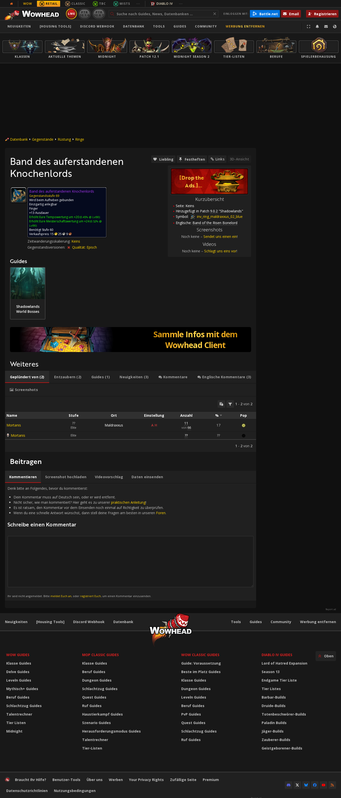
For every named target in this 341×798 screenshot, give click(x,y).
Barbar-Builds (274, 697)
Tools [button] (159, 26)
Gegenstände (42, 139)
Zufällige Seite (183, 779)
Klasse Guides (18, 663)
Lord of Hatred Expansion (284, 663)
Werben (116, 779)
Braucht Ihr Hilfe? (30, 779)
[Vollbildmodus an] (308, 26)
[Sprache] (335, 26)
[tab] (27, 377)
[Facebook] (315, 785)
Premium (211, 779)
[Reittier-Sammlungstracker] (130, 339)
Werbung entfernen (245, 26)
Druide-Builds (274, 705)
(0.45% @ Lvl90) (89, 217)
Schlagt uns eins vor (220, 251)
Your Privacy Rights (146, 779)
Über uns (95, 779)
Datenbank (133, 26)
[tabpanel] (130, 424)
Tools (236, 621)
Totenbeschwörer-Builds (284, 714)
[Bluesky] (306, 785)
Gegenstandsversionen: (46, 247)
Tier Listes (271, 688)
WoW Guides (17, 654)
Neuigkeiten (19, 26)
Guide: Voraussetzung (201, 663)
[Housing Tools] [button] (55, 26)
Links (219, 159)
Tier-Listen (92, 748)
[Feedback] (326, 26)
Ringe (79, 139)
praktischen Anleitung (128, 502)
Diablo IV (165, 3)
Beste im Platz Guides (201, 671)
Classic (78, 3)
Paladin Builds (274, 722)
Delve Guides (17, 671)
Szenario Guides (96, 722)
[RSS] (332, 785)
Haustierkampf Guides (102, 714)
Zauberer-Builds (276, 739)
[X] (297, 785)
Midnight (14, 731)
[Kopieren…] (221, 404)
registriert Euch (90, 596)
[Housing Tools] (50, 621)
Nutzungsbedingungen (75, 790)
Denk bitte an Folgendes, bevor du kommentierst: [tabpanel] (86, 542)
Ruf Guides (92, 705)
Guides (179, 26)
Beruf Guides (17, 697)
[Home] (33, 13)
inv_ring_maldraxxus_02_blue (219, 216)
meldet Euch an (60, 596)
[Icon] (18, 195)
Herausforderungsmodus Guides (111, 731)
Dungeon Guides (97, 680)
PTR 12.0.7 (98, 13)
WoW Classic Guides (200, 654)
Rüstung (64, 139)
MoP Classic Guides (100, 654)
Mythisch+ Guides (22, 688)
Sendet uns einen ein (220, 236)
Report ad (331, 609)
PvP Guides (191, 714)
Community (206, 26)
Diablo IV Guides (277, 654)
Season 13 (271, 671)
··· (138, 3)
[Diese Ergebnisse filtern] (230, 404)
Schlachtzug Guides (24, 705)
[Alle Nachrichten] (11, 4)
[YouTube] (323, 785)
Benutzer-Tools (66, 779)
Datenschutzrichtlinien (27, 790)
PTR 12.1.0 (84, 13)
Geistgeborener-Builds (282, 748)
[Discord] (288, 785)
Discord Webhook (97, 26)
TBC (102, 3)
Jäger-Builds (273, 731)
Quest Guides (94, 697)
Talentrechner (19, 714)
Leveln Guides (18, 680)
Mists (125, 3)
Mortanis (13, 425)
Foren (161, 512)
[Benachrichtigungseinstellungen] (317, 26)
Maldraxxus (114, 425)
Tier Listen (16, 722)
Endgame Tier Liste (279, 680)
